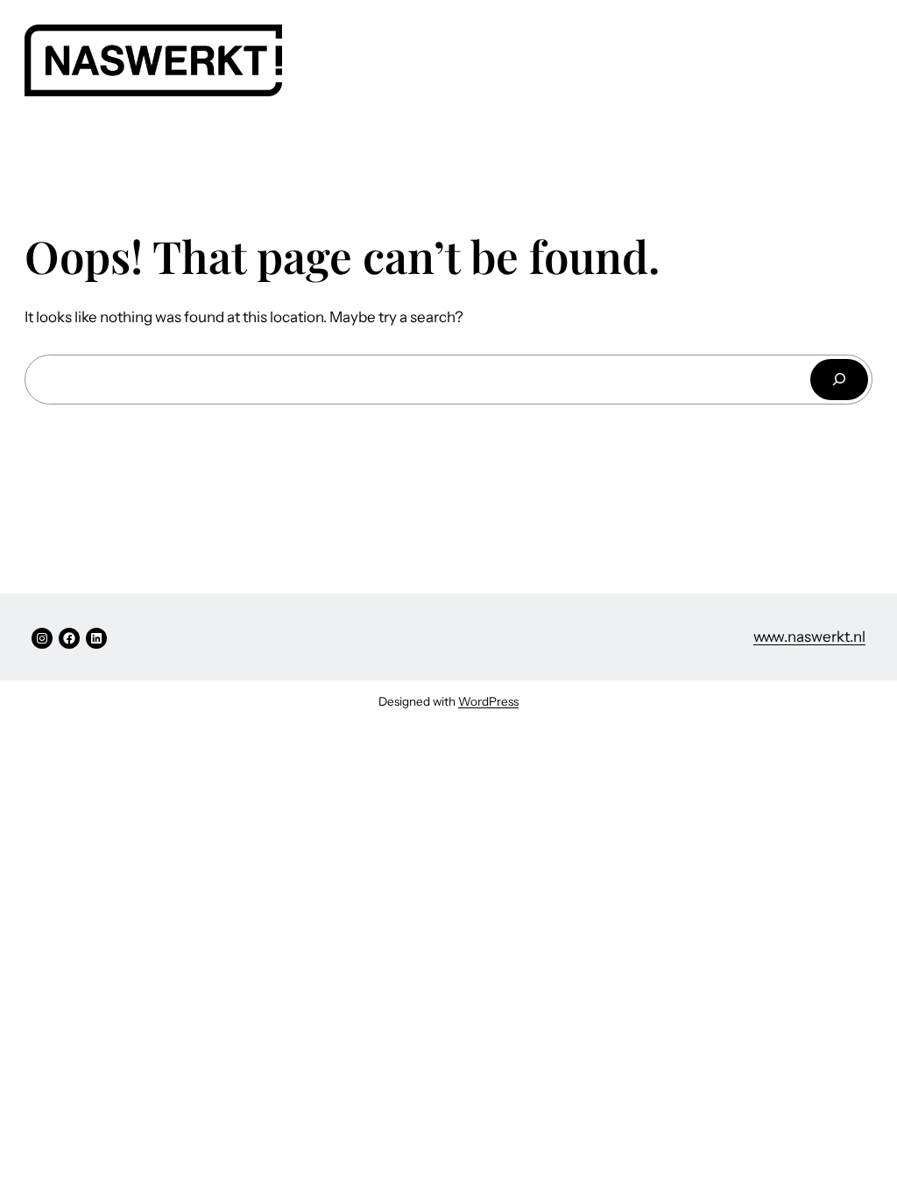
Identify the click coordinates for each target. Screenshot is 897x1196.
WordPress (488, 701)
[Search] (839, 379)
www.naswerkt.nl (809, 636)
